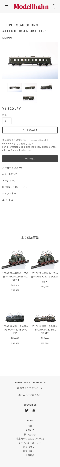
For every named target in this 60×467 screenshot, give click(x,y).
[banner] (31, 6)
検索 (30, 426)
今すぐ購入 (30, 159)
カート (55, 6)
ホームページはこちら (30, 394)
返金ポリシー (30, 447)
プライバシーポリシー (30, 442)
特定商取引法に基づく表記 (30, 438)
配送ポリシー (30, 451)
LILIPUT (7, 37)
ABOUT (30, 430)
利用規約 (30, 455)
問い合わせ (30, 434)
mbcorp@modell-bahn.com (16, 150)
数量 (4, 115)
